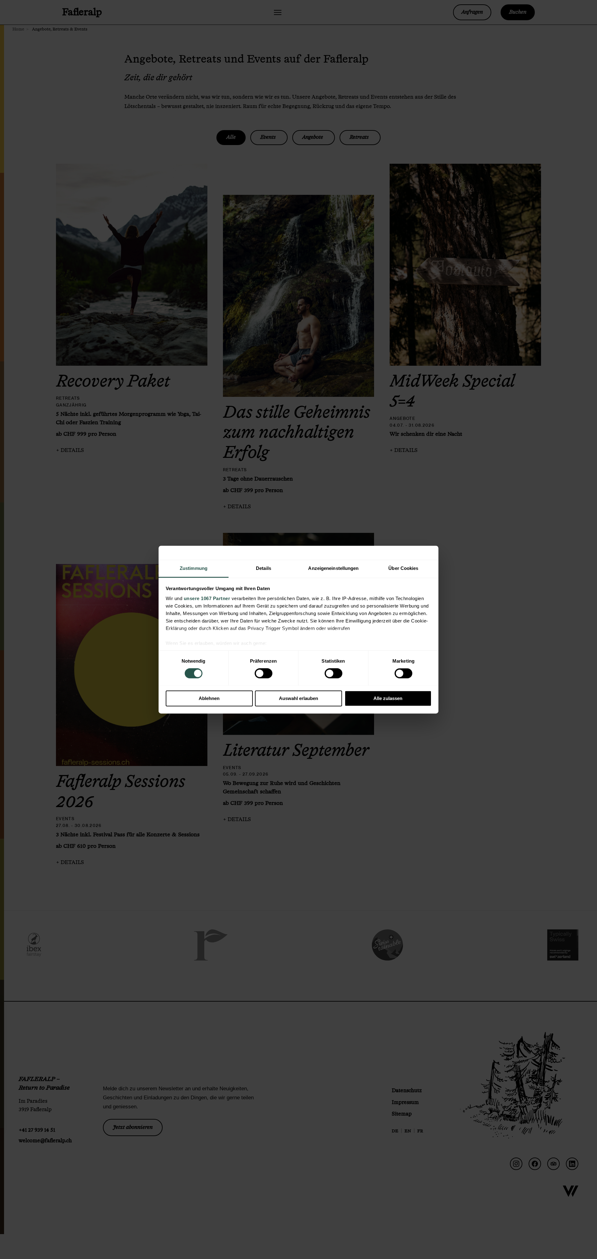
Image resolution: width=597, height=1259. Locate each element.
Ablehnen (209, 698)
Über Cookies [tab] (403, 568)
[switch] (263, 673)
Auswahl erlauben (298, 698)
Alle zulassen (387, 698)
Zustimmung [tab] (193, 568)
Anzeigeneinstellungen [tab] (333, 568)
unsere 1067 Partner (207, 598)
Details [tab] (263, 568)
